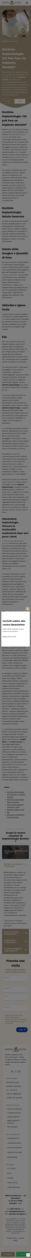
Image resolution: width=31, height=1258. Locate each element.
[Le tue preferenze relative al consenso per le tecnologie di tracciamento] (28, 1255)
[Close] (27, 609)
